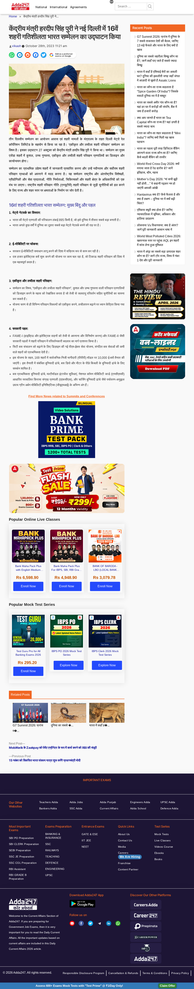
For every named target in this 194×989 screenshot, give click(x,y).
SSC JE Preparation (21, 856)
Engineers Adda (140, 802)
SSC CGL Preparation (23, 862)
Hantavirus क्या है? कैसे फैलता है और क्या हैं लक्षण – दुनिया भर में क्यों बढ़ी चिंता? (158, 199)
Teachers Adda (48, 802)
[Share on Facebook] (35, 55)
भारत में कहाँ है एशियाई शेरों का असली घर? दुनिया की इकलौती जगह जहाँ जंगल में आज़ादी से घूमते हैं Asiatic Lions (158, 76)
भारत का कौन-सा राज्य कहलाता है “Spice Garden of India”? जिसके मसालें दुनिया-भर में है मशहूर (157, 91)
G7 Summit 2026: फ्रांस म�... (28, 728)
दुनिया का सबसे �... (62, 725)
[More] (111, 2)
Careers (129, 854)
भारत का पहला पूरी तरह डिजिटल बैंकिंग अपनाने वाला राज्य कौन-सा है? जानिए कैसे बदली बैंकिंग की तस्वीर (158, 153)
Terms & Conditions (154, 973)
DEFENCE (51, 862)
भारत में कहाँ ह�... (99, 725)
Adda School (138, 808)
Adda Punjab (108, 802)
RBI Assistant (17, 869)
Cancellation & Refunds (123, 973)
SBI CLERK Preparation (24, 844)
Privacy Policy (180, 973)
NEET (85, 846)
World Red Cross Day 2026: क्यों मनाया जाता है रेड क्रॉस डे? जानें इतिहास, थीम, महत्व (158, 168)
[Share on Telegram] (20, 55)
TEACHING (52, 856)
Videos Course (163, 846)
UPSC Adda (167, 802)
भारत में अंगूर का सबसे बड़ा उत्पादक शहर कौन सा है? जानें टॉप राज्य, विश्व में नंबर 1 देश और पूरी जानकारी (159, 256)
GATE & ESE (90, 834)
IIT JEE (86, 840)
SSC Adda (76, 808)
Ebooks (159, 852)
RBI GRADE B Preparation (18, 876)
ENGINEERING (55, 868)
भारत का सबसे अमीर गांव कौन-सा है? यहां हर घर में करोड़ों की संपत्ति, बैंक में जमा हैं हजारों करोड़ (157, 107)
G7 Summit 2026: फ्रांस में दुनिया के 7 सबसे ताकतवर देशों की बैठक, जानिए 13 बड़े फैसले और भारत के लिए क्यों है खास (158, 43)
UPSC (49, 875)
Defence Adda (169, 808)
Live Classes (162, 840)
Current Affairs (109, 808)
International (58, 7)
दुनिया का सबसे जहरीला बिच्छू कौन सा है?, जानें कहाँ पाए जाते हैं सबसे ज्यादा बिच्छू (157, 61)
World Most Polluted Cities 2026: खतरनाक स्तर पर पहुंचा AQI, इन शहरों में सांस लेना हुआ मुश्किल (159, 241)
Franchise (124, 863)
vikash (16, 46)
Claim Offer (167, 985)
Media (122, 846)
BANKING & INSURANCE (53, 835)
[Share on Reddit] (28, 55)
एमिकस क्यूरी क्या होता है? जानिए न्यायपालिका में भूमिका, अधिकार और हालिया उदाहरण (156, 214)
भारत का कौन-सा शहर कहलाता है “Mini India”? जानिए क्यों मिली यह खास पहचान (159, 137)
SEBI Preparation (20, 850)
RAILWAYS (52, 850)
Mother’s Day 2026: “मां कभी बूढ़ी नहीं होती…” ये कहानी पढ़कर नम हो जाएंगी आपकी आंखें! (157, 183)
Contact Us (125, 840)
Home (13, 16)
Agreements (78, 7)
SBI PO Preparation (21, 837)
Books (158, 859)
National (41, 7)
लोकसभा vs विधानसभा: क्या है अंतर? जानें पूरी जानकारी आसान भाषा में (157, 227)
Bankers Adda (48, 808)
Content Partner (128, 869)
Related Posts (20, 694)
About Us (124, 834)
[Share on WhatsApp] (12, 55)
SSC (48, 844)
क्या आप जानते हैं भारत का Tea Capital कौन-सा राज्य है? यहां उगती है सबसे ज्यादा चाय (158, 122)
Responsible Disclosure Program (83, 973)
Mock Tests (161, 834)
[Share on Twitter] (43, 55)
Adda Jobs (76, 802)
